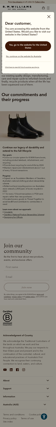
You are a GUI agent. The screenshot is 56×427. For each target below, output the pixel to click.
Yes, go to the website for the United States (28, 46)
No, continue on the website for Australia (23, 56)
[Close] (49, 17)
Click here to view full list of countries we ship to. (22, 67)
